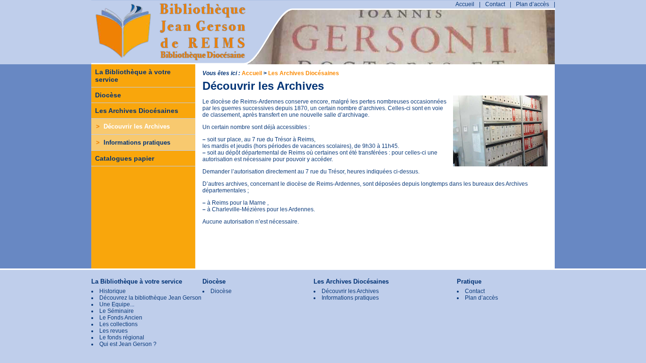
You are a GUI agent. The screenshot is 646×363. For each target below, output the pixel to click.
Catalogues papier (124, 158)
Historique (112, 291)
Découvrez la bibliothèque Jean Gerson (150, 297)
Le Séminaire (116, 311)
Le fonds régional (121, 337)
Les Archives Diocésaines (136, 110)
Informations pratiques (133, 142)
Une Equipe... (116, 304)
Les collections (118, 324)
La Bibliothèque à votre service (133, 75)
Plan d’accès (532, 4)
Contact (495, 4)
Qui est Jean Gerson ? (128, 344)
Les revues (113, 331)
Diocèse (108, 95)
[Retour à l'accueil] (138, 46)
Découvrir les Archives (133, 126)
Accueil (464, 4)
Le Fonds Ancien (120, 317)
